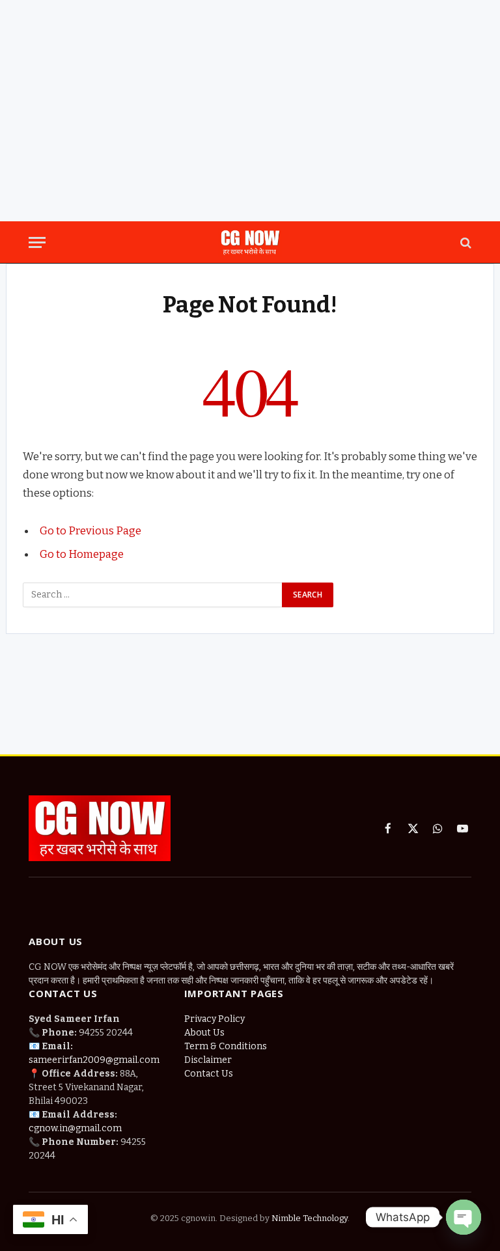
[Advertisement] (250, 682)
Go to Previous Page (90, 530)
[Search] (464, 242)
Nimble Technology (309, 1218)
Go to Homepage (82, 553)
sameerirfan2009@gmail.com (94, 1059)
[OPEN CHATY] (463, 1217)
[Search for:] (153, 595)
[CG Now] (250, 242)
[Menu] (37, 242)
